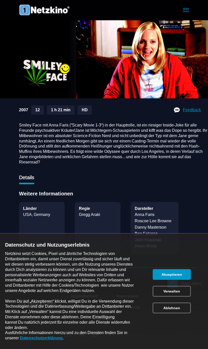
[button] (186, 10)
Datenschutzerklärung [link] (41, 338)
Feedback (192, 110)
